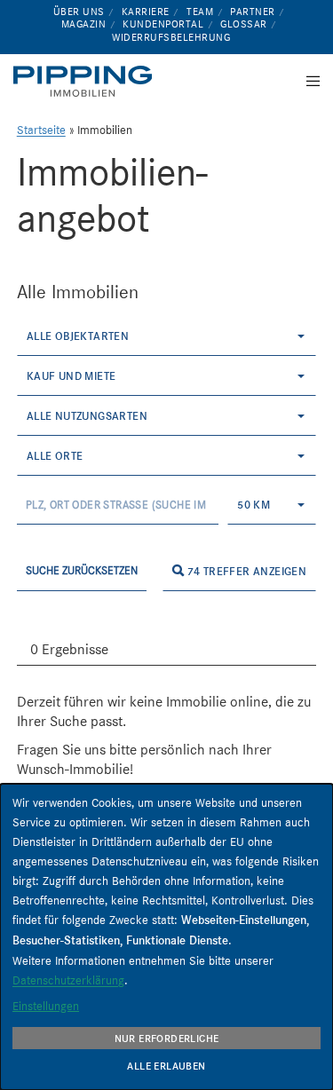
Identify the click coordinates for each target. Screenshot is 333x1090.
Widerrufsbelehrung (171, 37)
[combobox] (167, 336)
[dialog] (166, 937)
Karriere (146, 11)
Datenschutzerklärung (68, 980)
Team (199, 11)
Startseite (41, 130)
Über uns (79, 11)
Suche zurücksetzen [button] (82, 570)
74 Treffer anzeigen (245, 571)
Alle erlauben (166, 1066)
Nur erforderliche (167, 1038)
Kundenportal (163, 24)
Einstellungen (45, 1006)
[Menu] (307, 80)
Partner (252, 11)
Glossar (243, 24)
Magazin (84, 24)
